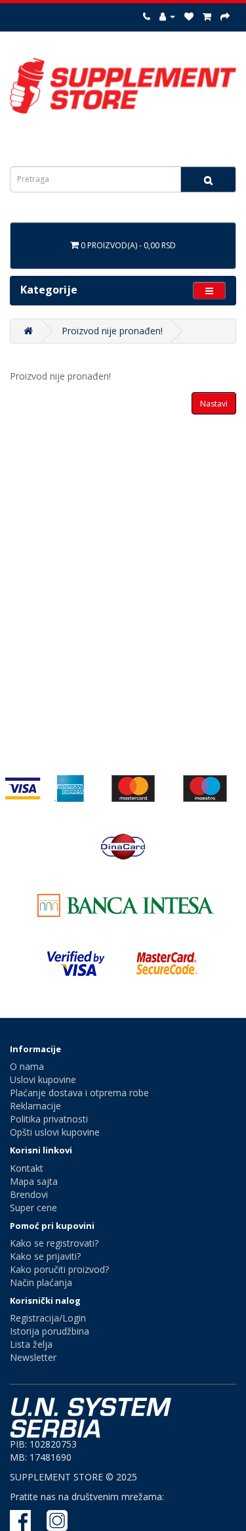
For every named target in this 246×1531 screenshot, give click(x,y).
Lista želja (31, 1344)
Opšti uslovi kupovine (55, 1132)
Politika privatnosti (49, 1119)
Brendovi (29, 1194)
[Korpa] (207, 16)
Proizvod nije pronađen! (112, 330)
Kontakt (26, 1168)
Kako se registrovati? (54, 1243)
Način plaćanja (41, 1282)
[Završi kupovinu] (225, 16)
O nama (27, 1066)
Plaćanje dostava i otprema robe (79, 1092)
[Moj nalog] (167, 16)
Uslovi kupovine (43, 1079)
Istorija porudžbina (49, 1331)
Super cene (33, 1207)
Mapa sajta (34, 1181)
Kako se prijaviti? (45, 1256)
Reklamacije (35, 1105)
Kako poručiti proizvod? (59, 1269)
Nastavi (214, 403)
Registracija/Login (48, 1318)
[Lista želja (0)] (189, 16)
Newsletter (33, 1357)
